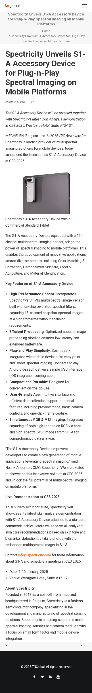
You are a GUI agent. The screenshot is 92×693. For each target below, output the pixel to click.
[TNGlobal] (12, 6)
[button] (84, 6)
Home (46, 31)
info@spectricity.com (34, 555)
